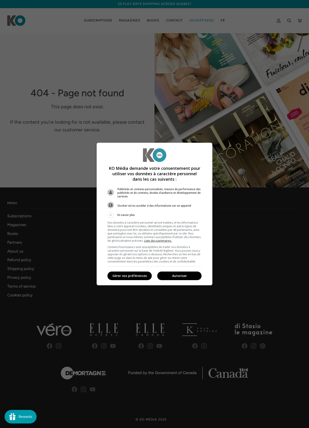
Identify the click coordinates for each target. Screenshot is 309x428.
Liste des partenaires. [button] (158, 241)
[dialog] (154, 214)
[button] (154, 215)
